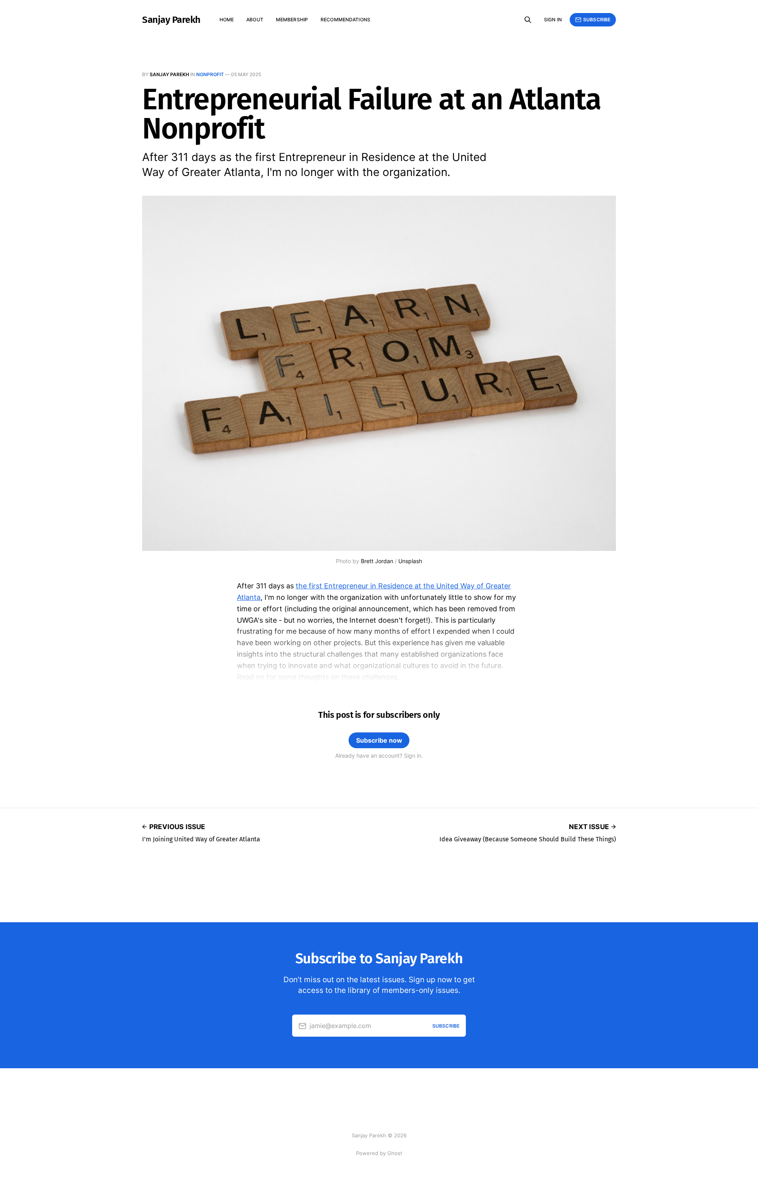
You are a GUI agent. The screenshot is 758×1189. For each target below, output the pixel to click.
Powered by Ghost (379, 1153)
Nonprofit (210, 74)
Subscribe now (379, 740)
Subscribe (596, 19)
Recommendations (345, 19)
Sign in (553, 19)
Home (227, 19)
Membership (292, 19)
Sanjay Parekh (171, 19)
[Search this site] (528, 20)
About (254, 19)
